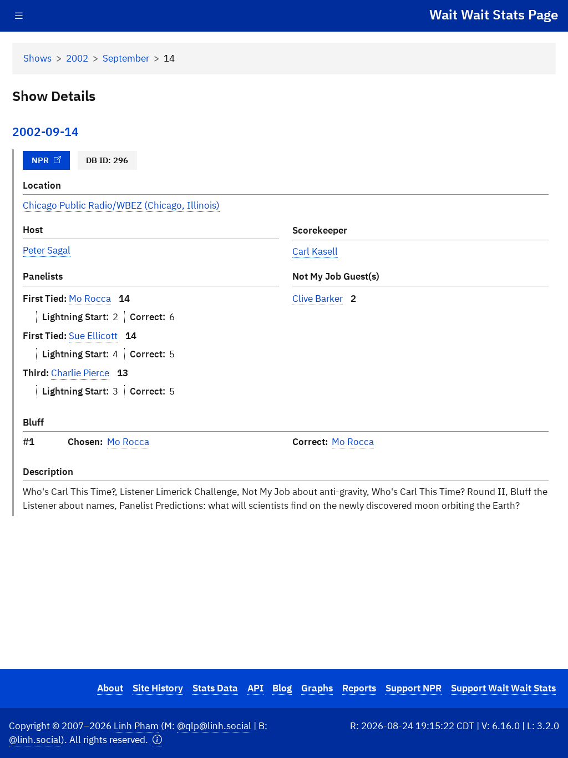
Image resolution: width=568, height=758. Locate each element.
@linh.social (35, 740)
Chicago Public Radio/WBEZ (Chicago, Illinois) (121, 205)
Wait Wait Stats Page (493, 14)
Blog (282, 688)
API (255, 688)
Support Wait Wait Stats (503, 688)
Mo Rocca (90, 298)
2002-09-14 (45, 131)
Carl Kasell (315, 251)
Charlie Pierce (80, 373)
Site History (158, 688)
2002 (77, 58)
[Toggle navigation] (19, 16)
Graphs (317, 688)
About (110, 688)
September (126, 58)
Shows (37, 58)
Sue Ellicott (93, 336)
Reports (359, 688)
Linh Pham (136, 726)
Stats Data (215, 688)
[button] (157, 740)
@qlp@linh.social (214, 726)
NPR (40, 159)
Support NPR (414, 688)
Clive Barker (317, 298)
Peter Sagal (46, 250)
